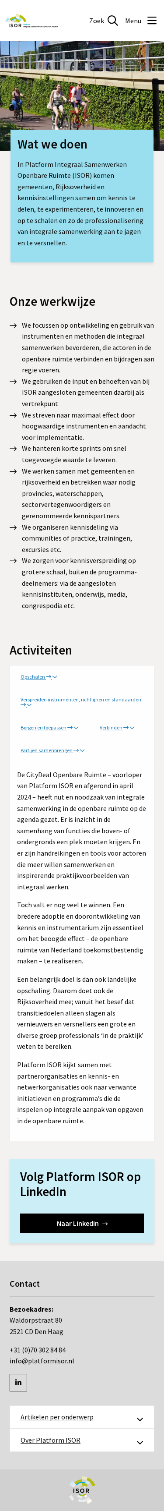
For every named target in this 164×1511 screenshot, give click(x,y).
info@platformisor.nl (42, 1360)
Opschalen (33, 676)
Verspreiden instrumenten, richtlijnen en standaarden (81, 699)
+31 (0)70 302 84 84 (38, 1349)
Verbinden (111, 727)
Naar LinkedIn (78, 1223)
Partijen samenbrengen (47, 750)
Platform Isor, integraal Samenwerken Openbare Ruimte (31, 20)
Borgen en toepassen (44, 727)
